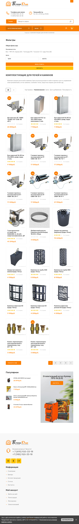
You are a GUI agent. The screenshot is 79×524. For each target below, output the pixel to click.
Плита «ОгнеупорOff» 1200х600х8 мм (24, 387)
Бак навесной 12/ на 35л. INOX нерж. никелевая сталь (38, 119)
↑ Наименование (39, 90)
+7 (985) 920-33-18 (17, 14)
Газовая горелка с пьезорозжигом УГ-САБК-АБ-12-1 (38, 157)
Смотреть (56, 383)
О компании (11, 471)
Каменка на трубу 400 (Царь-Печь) (39, 271)
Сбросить (39, 68)
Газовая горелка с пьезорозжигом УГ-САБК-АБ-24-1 (14, 194)
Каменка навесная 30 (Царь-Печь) (15, 306)
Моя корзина (12, 501)
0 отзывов (19, 124)
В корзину (12, 114)
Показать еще (12, 363)
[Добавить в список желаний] (22, 114)
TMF (11, 52)
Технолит (37, 52)
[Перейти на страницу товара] (16, 105)
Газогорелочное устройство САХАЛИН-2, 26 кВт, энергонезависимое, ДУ (16, 233)
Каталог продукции (14, 478)
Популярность (67, 90)
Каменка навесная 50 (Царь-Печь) (39, 306)
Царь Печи (47, 52)
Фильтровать (39, 64)
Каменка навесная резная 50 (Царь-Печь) (62, 306)
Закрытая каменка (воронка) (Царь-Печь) (62, 231)
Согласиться (67, 519)
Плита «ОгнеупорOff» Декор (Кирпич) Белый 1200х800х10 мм (25, 396)
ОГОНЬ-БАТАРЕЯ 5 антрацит (22, 378)
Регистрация (12, 497)
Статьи (10, 481)
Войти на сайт (13, 494)
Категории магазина (15, 28)
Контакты (11, 485)
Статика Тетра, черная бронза (22, 404)
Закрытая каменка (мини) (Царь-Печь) (14, 271)
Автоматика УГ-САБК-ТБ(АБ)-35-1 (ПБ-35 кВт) (15, 119)
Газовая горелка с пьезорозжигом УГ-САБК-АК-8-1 (61, 194)
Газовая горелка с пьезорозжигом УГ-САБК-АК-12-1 (38, 194)
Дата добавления (55, 90)
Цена (47, 90)
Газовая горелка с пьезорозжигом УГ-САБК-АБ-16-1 (61, 157)
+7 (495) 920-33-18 (17, 16)
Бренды (10, 474)
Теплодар (27, 52)
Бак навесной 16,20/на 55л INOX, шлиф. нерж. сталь (15, 157)
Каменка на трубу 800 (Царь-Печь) (62, 271)
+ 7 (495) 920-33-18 (23, 451)
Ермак (18, 52)
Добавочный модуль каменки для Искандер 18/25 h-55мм (39, 232)
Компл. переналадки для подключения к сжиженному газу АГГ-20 (38, 344)
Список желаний (13, 504)
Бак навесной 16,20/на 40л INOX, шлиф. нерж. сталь (62, 119)
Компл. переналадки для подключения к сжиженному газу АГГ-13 (14, 344)
